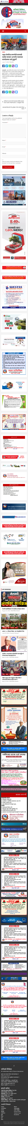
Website (4, 153)
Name (4, 140)
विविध (4, 605)
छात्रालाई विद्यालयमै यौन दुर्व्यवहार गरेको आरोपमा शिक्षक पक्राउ (13, 108)
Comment (5, 122)
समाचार (3, 52)
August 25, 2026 (6, 610)
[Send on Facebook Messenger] (16, 66)
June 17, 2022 (5, 62)
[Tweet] (6, 66)
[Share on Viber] (13, 66)
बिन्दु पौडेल (12, 62)
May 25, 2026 (5, 657)
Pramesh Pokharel (14, 633)
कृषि (8, 627)
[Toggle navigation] (3, 31)
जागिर (4, 650)
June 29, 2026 (5, 633)
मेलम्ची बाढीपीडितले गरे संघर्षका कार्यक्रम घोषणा (13, 609)
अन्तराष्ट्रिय (5, 627)
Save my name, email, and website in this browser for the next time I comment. (12, 162)
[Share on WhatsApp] (10, 66)
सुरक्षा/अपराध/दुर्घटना (16, 674)
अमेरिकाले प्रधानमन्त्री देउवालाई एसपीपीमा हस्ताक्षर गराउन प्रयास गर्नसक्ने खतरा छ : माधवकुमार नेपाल (14, 101)
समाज (10, 605)
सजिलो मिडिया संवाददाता (15, 610)
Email (4, 147)
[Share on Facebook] (3, 66)
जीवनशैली (12, 627)
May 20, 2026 (5, 681)
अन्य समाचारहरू (6, 589)
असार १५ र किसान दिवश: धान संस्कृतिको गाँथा (13, 631)
